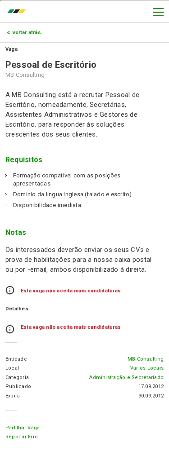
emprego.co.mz (18, 12)
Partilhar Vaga (22, 428)
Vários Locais (147, 368)
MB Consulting (146, 359)
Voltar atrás (27, 32)
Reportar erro (21, 437)
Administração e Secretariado (126, 377)
